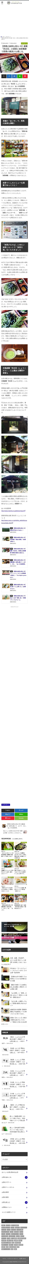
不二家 (8, 1238)
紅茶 (7, 1247)
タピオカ (16, 1231)
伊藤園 (16, 1240)
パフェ (3, 1234)
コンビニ (13, 1229)
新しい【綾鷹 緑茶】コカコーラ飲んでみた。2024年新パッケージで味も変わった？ (13, 1119)
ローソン (4, 1238)
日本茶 (16, 1244)
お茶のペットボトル (8, 1187)
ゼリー (11, 1231)
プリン (21, 1234)
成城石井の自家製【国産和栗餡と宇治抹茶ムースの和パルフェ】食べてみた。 (18, 1012)
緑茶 (18, 1247)
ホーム (4, 1258)
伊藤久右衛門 (10, 1240)
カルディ (17, 1227)
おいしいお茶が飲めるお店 (10, 1172)
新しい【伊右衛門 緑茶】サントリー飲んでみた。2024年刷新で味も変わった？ (13, 1131)
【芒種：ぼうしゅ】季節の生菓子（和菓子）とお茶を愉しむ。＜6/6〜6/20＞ (13, 1142)
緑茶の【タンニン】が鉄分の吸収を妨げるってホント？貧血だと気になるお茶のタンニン (14, 1021)
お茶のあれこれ (6, 1177)
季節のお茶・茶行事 (6, 1242)
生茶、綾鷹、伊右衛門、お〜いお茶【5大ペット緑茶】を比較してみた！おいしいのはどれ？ (14, 961)
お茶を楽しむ (6, 804)
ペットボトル (5, 1236)
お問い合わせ (23, 1258)
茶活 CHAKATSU (13, 1261)
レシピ (17, 1236)
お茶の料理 (5, 1192)
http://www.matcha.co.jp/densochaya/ (12, 511)
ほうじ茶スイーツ (6, 1227)
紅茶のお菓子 (12, 1247)
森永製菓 (21, 1244)
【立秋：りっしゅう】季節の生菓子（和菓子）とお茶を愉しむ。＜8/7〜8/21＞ (13, 1074)
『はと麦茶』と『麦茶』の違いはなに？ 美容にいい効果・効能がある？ (18, 995)
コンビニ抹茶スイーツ (8, 1212)
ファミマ (8, 1234)
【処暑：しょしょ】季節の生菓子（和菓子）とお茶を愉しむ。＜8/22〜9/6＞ (13, 1063)
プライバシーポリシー (13, 1258)
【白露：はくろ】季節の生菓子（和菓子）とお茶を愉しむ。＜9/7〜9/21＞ (13, 1051)
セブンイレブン (5, 1231)
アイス (12, 1227)
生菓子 (3, 1247)
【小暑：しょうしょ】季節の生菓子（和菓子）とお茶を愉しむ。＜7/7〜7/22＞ (13, 1097)
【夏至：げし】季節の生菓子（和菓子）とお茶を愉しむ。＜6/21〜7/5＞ (13, 1108)
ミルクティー (12, 1236)
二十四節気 (14, 1238)
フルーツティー (15, 1234)
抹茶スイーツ (5, 1244)
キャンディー (24, 1227)
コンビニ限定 (20, 1229)
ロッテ (22, 1236)
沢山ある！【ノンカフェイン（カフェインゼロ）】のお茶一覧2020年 (18, 970)
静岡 (12, 1249)
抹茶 (13, 1242)
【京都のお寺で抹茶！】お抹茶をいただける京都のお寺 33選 (18, 979)
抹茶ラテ (11, 1244)
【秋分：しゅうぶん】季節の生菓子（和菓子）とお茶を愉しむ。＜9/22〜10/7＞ (13, 1040)
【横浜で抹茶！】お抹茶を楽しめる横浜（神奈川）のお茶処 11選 (18, 987)
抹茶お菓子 (17, 1242)
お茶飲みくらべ (6, 1207)
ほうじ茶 (8, 1225)
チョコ (21, 1231)
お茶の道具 (5, 1197)
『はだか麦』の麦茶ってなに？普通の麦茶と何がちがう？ (18, 1003)
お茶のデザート (6, 1182)
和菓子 (20, 1240)
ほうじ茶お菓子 (15, 1225)
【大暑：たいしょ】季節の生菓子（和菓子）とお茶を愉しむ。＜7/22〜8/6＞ (13, 1085)
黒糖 (15, 1249)
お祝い (3, 1225)
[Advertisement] (14, 20)
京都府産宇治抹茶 (22, 1238)
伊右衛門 (4, 1240)
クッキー (4, 1229)
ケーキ (8, 1229)
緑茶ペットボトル (6, 1249)
